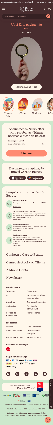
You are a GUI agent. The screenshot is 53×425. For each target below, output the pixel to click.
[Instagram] (8, 374)
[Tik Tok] (26, 374)
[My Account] (45, 9)
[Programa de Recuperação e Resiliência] (46, 396)
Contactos (32, 291)
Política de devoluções (11, 314)
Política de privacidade (32, 307)
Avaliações (11, 306)
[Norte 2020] (7, 396)
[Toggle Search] (7, 9)
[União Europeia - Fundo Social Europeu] (26, 396)
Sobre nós (10, 291)
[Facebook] (17, 374)
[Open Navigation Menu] (3, 9)
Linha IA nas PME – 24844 (37, 409)
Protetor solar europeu (33, 332)
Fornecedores (33, 313)
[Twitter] (36, 374)
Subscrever (26, 153)
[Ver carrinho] (49, 9)
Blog (8, 295)
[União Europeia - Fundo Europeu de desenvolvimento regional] (36, 396)
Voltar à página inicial (26, 87)
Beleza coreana (34, 337)
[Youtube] (45, 374)
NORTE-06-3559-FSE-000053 (38, 405)
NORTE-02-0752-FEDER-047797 (15, 405)
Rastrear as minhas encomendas (36, 296)
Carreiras (10, 302)
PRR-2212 (10, 409)
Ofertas (9, 326)
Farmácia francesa (14, 337)
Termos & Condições (36, 302)
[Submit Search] (48, 16)
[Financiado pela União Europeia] (31, 401)
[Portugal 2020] (17, 396)
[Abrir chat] (48, 420)
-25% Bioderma (34, 326)
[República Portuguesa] (21, 401)
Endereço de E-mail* (16, 141)
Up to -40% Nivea (14, 330)
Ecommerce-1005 (21, 409)
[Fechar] (51, 380)
